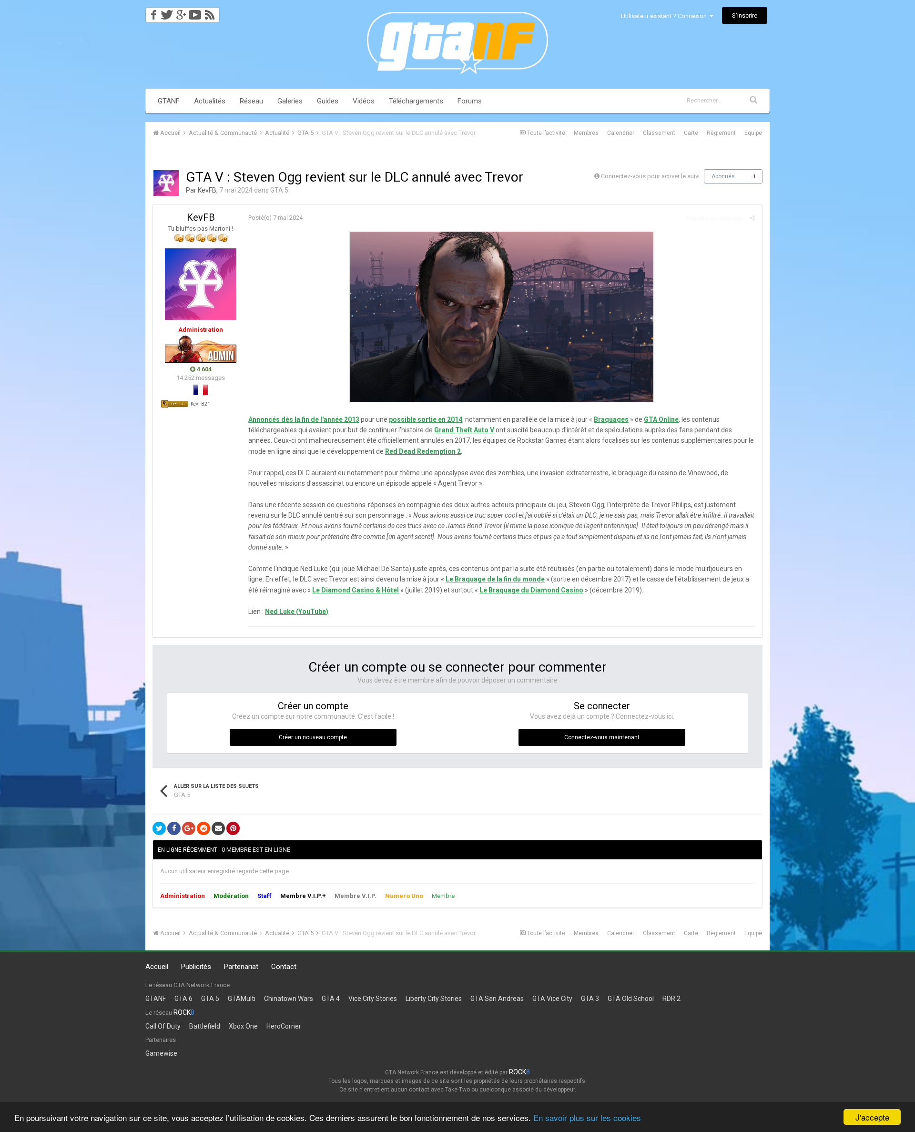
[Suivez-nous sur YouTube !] (195, 12)
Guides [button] (327, 101)
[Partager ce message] (752, 218)
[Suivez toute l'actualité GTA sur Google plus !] (180, 12)
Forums (470, 101)
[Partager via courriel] (218, 828)
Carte (691, 133)
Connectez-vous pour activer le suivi (650, 176)
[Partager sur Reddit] (203, 828)
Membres (586, 133)
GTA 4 (331, 998)
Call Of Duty (163, 1026)
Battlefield (204, 1026)
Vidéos (364, 101)
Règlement (721, 133)
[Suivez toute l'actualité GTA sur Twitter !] (166, 12)
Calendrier (620, 133)
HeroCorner (283, 1026)
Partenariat (241, 966)
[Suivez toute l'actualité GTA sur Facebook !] (152, 12)
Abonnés (723, 176)
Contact (283, 966)
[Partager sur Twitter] (159, 828)
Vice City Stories (372, 998)
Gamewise (161, 1053)
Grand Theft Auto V (464, 430)
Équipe (753, 133)
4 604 (203, 369)
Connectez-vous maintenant (602, 737)
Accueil (156, 966)
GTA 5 (279, 190)
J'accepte (872, 1117)
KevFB (207, 190)
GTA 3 (590, 998)
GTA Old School (631, 998)
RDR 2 (671, 998)
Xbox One (243, 1026)
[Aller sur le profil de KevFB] (166, 183)
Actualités (209, 101)
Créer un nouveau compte (313, 737)
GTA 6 (183, 998)
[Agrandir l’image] (501, 316)
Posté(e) (275, 217)
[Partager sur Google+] (188, 828)
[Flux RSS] (211, 12)
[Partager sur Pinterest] (233, 828)
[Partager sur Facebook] (174, 828)
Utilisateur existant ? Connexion (665, 16)
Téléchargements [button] (416, 101)
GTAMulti (241, 998)
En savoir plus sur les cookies (587, 1117)
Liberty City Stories (434, 998)
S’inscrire (744, 15)
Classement (659, 133)
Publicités (196, 966)
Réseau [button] (251, 101)
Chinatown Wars (288, 998)
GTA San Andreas (497, 998)
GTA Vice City (552, 998)
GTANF (169, 101)
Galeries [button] (290, 101)
